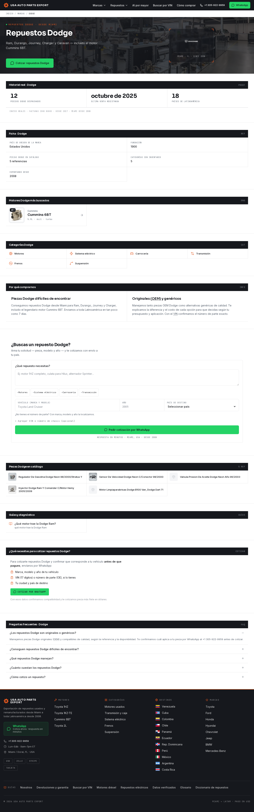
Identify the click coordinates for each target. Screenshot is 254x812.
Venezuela (168, 706)
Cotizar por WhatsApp (32, 591)
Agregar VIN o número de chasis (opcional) (45, 421)
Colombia (167, 719)
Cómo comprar (186, 5)
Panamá (167, 731)
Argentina (168, 763)
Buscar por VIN (162, 5)
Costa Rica (168, 769)
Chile (165, 725)
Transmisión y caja (116, 713)
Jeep (209, 738)
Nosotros (26, 787)
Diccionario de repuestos (212, 787)
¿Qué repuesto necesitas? (32, 366)
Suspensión (112, 731)
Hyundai (211, 725)
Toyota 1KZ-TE (63, 713)
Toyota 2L (60, 725)
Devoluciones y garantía (52, 787)
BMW (209, 744)
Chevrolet (212, 731)
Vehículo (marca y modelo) (34, 402)
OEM (56, 639)
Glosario (185, 787)
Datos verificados (164, 787)
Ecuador (167, 738)
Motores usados (115, 706)
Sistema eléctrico (44, 392)
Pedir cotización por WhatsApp (129, 429)
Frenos (109, 725)
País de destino (177, 402)
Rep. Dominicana (172, 744)
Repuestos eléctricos (134, 787)
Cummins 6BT (62, 719)
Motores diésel (106, 787)
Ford (208, 713)
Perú (165, 750)
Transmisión (89, 392)
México (166, 757)
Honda (210, 719)
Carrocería (68, 392)
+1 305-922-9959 (214, 5)
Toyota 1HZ (61, 706)
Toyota (210, 706)
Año (124, 402)
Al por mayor (140, 5)
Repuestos (117, 5)
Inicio (9, 13)
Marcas (97, 5)
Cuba (165, 712)
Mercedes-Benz (216, 750)
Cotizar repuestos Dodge (32, 63)
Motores (22, 392)
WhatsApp (242, 5)
